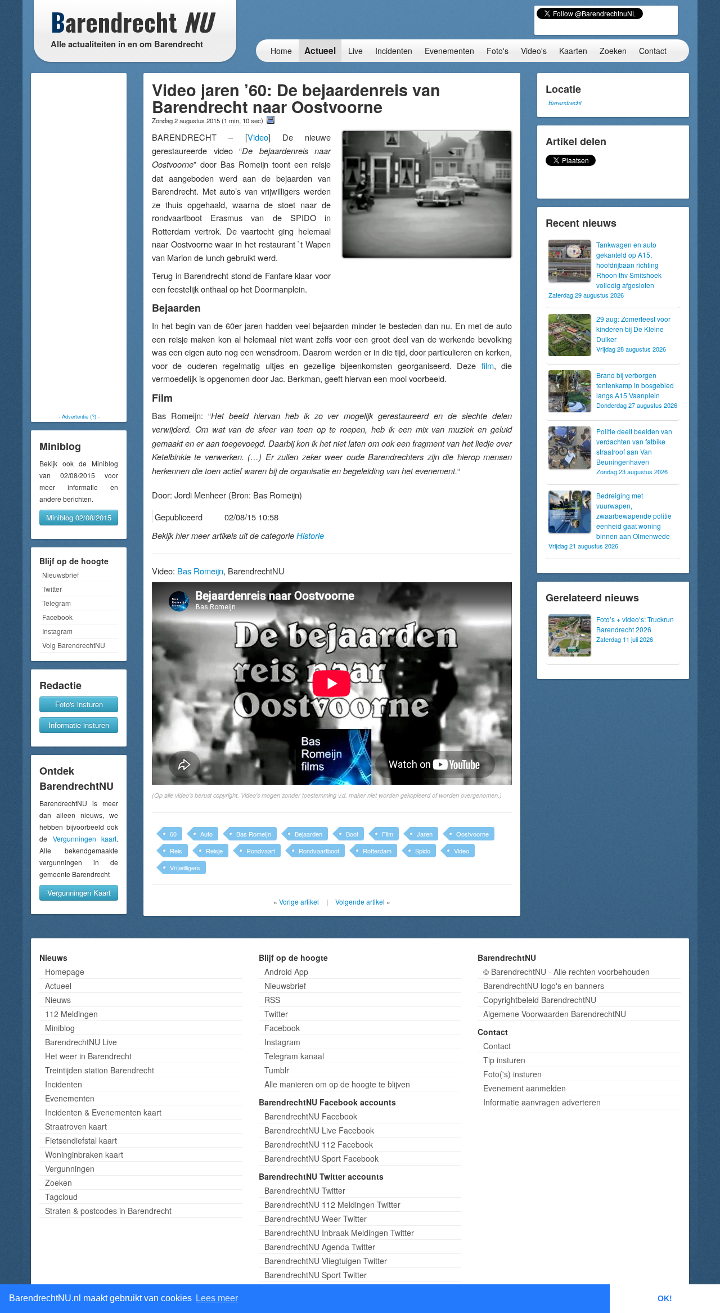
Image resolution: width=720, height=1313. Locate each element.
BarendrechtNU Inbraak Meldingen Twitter (339, 1232)
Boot (352, 833)
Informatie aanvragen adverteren (542, 1102)
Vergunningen (69, 1168)
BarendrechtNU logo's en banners (543, 985)
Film (387, 833)
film (488, 365)
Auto (206, 833)
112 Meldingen (71, 1013)
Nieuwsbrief (60, 574)
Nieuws (58, 999)
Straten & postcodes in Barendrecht (108, 1210)
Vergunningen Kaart (79, 892)
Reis (176, 850)
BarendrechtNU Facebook (310, 1116)
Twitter (52, 588)
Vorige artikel (299, 901)
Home (281, 50)
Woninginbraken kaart (84, 1154)
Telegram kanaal (294, 1056)
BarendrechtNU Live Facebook (319, 1130)
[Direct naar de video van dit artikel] (270, 120)
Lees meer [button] (217, 1298)
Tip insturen (504, 1059)
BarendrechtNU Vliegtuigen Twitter (325, 1260)
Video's (534, 50)
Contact (653, 50)
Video (258, 137)
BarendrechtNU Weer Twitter (315, 1218)
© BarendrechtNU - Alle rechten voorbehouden (566, 971)
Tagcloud (61, 1196)
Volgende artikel (360, 901)
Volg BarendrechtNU (73, 645)
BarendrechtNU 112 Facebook (318, 1144)
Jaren (425, 833)
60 (173, 833)
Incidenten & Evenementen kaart (103, 1112)
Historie (310, 535)
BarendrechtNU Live (81, 1041)
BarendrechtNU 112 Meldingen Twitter (332, 1204)
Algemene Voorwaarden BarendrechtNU (554, 1013)
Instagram (57, 631)
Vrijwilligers (185, 867)
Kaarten (573, 50)
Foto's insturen (79, 704)
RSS (272, 999)
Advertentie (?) (79, 416)
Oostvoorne (472, 833)
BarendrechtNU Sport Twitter (315, 1274)
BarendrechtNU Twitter (304, 1190)
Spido (422, 850)
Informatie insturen (78, 725)
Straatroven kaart (76, 1126)
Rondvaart (260, 850)
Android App (286, 971)
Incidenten (393, 50)
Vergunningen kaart (85, 838)
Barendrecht (565, 102)
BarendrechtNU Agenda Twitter (319, 1246)
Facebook (57, 617)
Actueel (320, 50)
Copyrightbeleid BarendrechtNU (539, 999)
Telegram (56, 603)
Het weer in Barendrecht (88, 1056)
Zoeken (613, 50)
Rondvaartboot (319, 850)
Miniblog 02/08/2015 (78, 517)
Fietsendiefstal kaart (81, 1140)
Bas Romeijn (200, 571)
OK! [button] (665, 1298)
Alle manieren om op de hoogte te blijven (337, 1084)
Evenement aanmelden (524, 1088)
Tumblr (276, 1070)
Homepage (64, 971)
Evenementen (449, 50)
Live (355, 50)
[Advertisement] (78, 243)
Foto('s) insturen (512, 1074)
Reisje (214, 850)
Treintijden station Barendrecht (99, 1070)
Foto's (497, 50)
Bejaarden (308, 833)
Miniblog (60, 1027)
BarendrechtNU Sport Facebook (321, 1158)
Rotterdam (377, 850)
